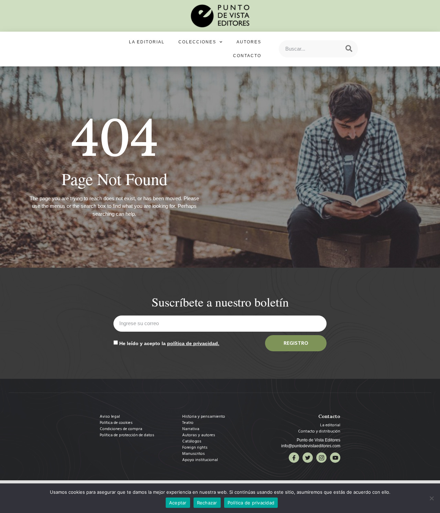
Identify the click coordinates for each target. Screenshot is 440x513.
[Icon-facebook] (294, 457)
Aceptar (178, 502)
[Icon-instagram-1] (321, 457)
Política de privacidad (251, 502)
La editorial (147, 42)
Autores (248, 42)
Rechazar (207, 502)
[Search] (349, 49)
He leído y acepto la (169, 343)
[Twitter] (307, 457)
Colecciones (197, 42)
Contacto (247, 55)
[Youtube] (335, 457)
